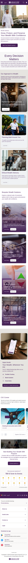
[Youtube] (22, 495)
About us (4, 509)
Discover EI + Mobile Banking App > (11, 385)
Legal (3, 525)
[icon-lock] (26, 2)
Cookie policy (14, 552)
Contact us (5, 520)
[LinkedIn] (26, 495)
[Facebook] (17, 495)
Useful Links (5, 514)
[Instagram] (24, 495)
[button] (5, 434)
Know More (6, 229)
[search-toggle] (23, 2)
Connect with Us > (14, 463)
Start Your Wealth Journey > (9, 45)
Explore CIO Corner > (20, 434)
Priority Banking (5, 503)
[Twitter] (20, 495)
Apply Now (13, 229)
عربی (5, 2)
